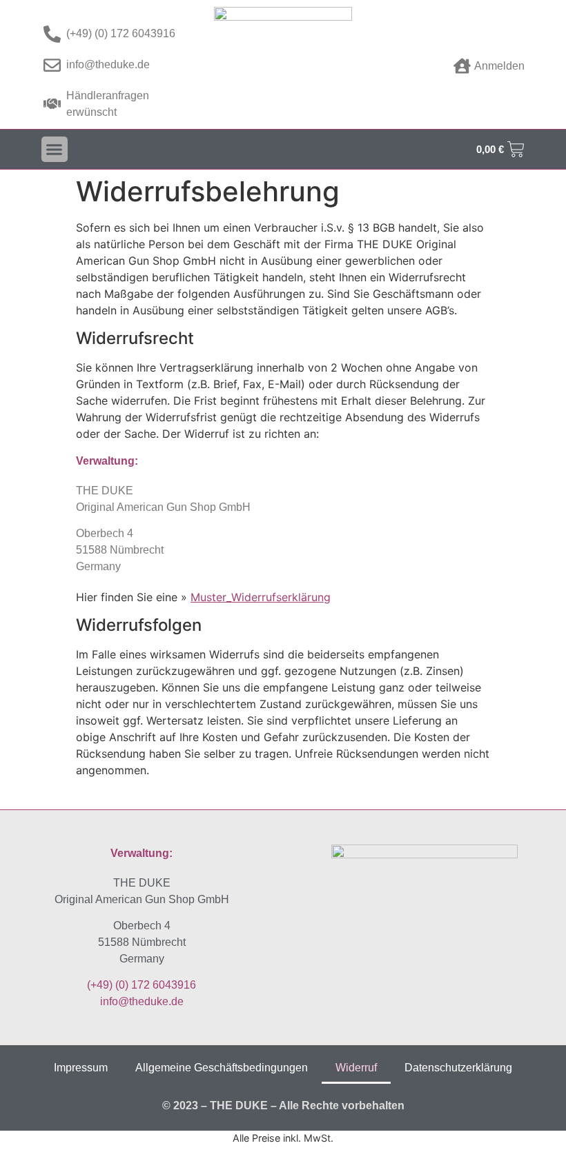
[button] (54, 150)
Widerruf (356, 1067)
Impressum (81, 1067)
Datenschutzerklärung (458, 1067)
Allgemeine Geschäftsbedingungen (221, 1067)
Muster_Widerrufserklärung (261, 597)
